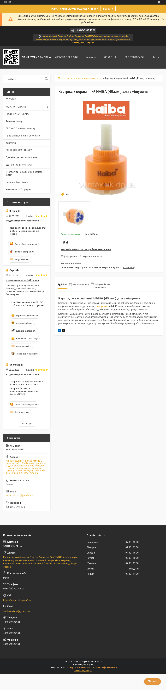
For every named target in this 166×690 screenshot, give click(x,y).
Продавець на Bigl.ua (83, 664)
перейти (108, 8)
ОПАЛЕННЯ (110, 57)
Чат (155, 681)
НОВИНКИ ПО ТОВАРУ (17, 114)
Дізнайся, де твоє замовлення (22, 157)
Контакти (11, 143)
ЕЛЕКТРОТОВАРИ (134, 57)
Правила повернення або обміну (23, 135)
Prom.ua (98, 661)
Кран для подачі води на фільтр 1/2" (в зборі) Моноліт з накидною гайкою (28, 231)
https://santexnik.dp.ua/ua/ (17, 600)
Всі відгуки (27, 423)
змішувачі (101, 306)
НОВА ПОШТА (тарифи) (18, 189)
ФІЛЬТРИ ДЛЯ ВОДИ (66, 57)
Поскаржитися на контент (78, 667)
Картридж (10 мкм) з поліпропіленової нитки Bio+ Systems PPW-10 (24, 391)
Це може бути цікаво (17, 182)
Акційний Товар (14, 121)
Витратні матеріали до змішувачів (84, 78)
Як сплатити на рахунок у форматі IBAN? (24, 173)
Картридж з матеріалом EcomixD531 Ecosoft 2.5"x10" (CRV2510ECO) (28, 383)
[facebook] (59, 331)
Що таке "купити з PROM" (19, 164)
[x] (63, 331)
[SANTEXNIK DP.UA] (11, 57)
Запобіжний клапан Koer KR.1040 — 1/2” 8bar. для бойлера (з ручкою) (28, 303)
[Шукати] (46, 79)
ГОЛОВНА (11, 99)
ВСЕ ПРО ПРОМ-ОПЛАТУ (19, 150)
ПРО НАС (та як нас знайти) (20, 128)
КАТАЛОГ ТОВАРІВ (16, 106)
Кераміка (91, 57)
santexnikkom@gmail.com (19, 495)
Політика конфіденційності (104, 667)
